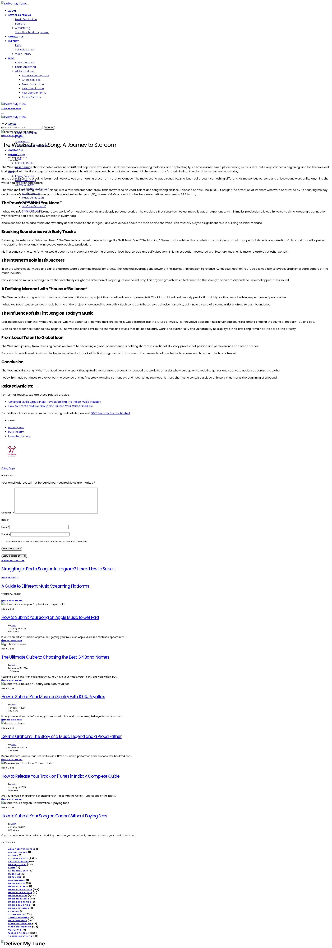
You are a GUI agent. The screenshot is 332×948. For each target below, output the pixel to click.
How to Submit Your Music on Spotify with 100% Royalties (53, 697)
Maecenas (14, 874)
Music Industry (16, 431)
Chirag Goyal (18, 154)
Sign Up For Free (11, 108)
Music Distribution (26, 19)
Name (5, 519)
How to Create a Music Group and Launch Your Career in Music (50, 406)
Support (13, 41)
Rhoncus (13, 911)
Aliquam (13, 855)
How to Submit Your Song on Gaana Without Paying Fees (54, 816)
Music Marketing (18, 899)
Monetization (16, 880)
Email (5, 527)
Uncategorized (17, 920)
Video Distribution (33, 88)
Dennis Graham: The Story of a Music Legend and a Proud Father (61, 736)
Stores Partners (31, 97)
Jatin (13, 625)
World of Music (18, 933)
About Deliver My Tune (35, 75)
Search (49, 127)
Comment (7, 512)
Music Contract (18, 886)
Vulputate (14, 930)
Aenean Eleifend (17, 852)
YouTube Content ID (34, 93)
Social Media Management (32, 32)
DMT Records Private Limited (110, 413)
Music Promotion (19, 905)
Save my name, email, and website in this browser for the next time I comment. (47, 541)
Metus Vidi (14, 877)
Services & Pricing (19, 15)
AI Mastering (22, 28)
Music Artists (16, 883)
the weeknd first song (19, 436)
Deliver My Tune (16, 427)
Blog (11, 58)
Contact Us (16, 36)
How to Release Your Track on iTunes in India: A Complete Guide (60, 776)
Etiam (11, 867)
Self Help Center (24, 49)
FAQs (18, 45)
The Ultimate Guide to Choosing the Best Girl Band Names (55, 657)
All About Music (24, 71)
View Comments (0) (14, 556)
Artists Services (31, 80)
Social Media (16, 914)
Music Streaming (25, 67)
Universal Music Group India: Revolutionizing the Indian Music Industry (54, 402)
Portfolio (20, 23)
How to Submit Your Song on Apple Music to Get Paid (50, 617)
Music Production (19, 902)
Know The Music (25, 62)
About (12, 10)
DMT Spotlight (17, 864)
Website (5, 534)
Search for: (7, 123)
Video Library (23, 54)
